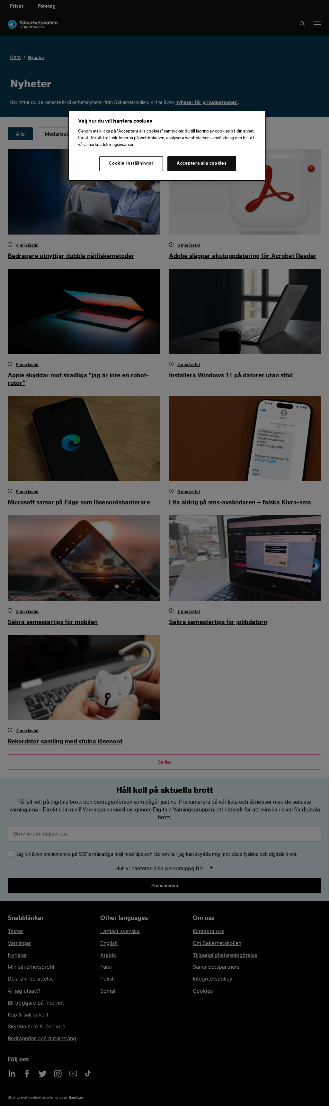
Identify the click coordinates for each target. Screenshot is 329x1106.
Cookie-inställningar (131, 163)
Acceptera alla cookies (202, 163)
